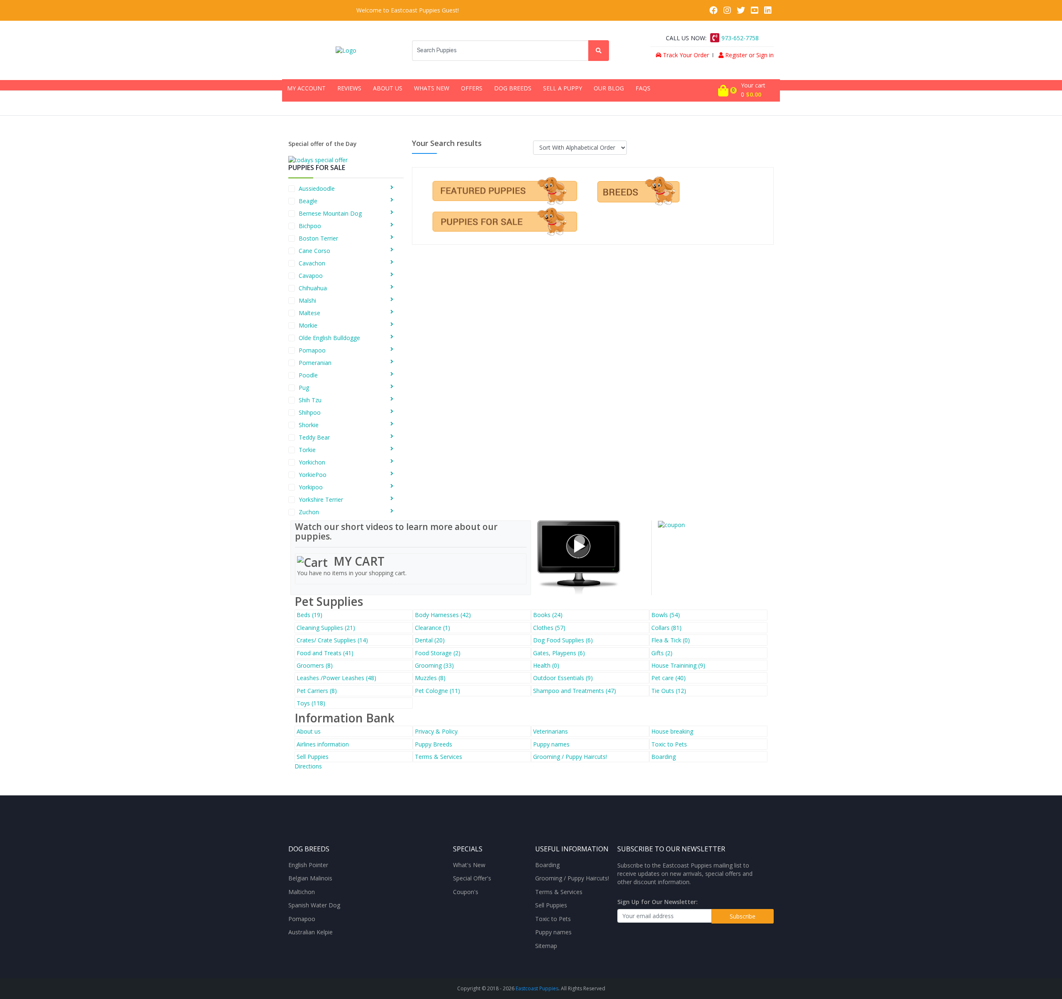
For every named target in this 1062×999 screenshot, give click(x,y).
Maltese (309, 313)
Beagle (308, 201)
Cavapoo (311, 276)
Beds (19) (309, 615)
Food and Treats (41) (325, 653)
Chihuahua (313, 288)
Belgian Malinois (310, 878)
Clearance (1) (432, 628)
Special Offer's (472, 878)
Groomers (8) (315, 665)
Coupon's (465, 892)
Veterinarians (550, 731)
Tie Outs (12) (668, 691)
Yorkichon (312, 462)
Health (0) (546, 665)
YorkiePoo (312, 475)
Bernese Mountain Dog (330, 213)
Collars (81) (666, 628)
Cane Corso (314, 251)
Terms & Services (438, 757)
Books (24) (548, 615)
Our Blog (609, 88)
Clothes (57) (549, 628)
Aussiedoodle (317, 188)
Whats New (431, 88)
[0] (723, 90)
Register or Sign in (748, 55)
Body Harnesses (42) (443, 615)
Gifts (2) (661, 653)
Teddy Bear (314, 437)
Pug (304, 387)
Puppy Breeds (433, 744)
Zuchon (309, 512)
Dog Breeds (512, 88)
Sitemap (546, 946)
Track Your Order (685, 55)
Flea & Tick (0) (670, 640)
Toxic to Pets (669, 744)
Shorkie (309, 425)
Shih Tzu (310, 400)
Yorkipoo (311, 487)
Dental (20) (430, 640)
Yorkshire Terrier (321, 499)
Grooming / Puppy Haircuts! (570, 757)
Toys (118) (311, 703)
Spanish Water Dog (314, 905)
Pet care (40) (668, 678)
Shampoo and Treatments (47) (574, 691)
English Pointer (308, 865)
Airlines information (323, 744)
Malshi (307, 300)
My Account (306, 88)
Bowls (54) (665, 615)
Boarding (663, 757)
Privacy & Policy (436, 731)
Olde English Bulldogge (329, 338)
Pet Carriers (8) (317, 691)
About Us (387, 88)
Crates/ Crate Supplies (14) (332, 640)
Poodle (308, 375)
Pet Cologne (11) (437, 691)
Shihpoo (310, 412)
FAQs (643, 88)
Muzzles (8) (430, 678)
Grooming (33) (434, 665)
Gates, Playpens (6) (559, 653)
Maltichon (301, 892)
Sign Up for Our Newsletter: (657, 902)
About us (309, 731)
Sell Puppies (313, 757)
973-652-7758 (740, 38)
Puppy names (551, 744)
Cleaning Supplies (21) (326, 628)
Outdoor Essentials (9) (563, 678)
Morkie (308, 325)
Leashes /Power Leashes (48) (336, 678)
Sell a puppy (562, 88)
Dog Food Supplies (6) (563, 640)
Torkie (307, 450)
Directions (308, 766)
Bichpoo (310, 226)
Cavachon (312, 263)
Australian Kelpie (310, 932)
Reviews (349, 88)
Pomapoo (312, 350)
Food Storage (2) (437, 653)
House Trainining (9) (678, 665)
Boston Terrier (318, 238)
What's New (469, 865)
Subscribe (742, 916)
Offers (471, 88)
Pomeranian (315, 363)
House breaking (672, 731)
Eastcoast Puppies (537, 988)
